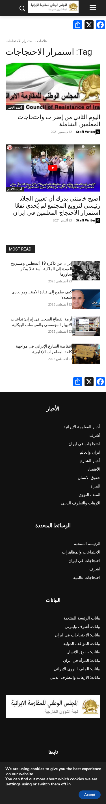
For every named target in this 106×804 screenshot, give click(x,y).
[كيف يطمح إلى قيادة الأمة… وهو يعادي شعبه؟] (86, 299)
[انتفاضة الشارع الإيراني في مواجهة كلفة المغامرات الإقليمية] (86, 353)
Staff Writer (86, 131)
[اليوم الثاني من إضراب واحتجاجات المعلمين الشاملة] (53, 86)
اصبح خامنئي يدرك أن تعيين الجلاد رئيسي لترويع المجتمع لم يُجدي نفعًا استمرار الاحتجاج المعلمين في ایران (56, 205)
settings (13, 784)
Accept (89, 794)
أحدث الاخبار (14, 107)
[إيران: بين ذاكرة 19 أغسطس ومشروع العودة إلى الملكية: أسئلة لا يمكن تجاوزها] (86, 270)
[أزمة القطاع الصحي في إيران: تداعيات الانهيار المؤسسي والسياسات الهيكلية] (86, 326)
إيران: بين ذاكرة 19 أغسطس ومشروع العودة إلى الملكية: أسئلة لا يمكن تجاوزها (41, 268)
